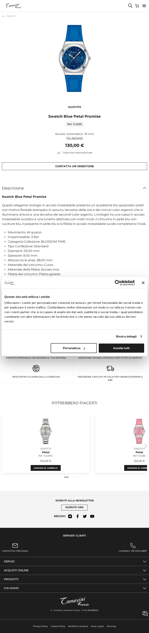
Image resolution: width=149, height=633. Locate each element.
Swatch (11, 16)
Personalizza (71, 348)
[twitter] (85, 516)
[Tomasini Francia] (13, 6)
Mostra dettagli (126, 336)
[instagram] (70, 516)
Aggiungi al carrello (46, 468)
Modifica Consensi (78, 626)
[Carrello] (137, 6)
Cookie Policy (58, 626)
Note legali (97, 626)
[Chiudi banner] (143, 282)
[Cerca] (130, 6)
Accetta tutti (121, 348)
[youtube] (92, 516)
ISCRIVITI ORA (74, 507)
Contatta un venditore (74, 166)
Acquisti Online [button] (16, 570)
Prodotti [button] (11, 579)
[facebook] (77, 516)
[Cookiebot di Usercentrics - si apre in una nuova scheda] (118, 283)
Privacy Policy (40, 626)
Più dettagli (74, 138)
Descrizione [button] (13, 188)
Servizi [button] (9, 561)
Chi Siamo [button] (11, 588)
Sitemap (111, 626)
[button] (144, 6)
